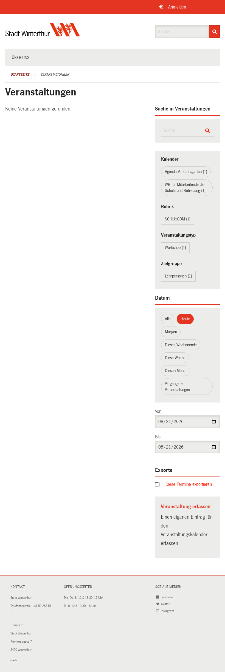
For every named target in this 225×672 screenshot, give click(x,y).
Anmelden (177, 7)
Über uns (20, 57)
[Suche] (214, 31)
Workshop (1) (175, 247)
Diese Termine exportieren (188, 484)
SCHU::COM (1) (177, 219)
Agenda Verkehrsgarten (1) (186, 171)
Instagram (168, 611)
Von (158, 411)
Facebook (167, 597)
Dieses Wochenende (181, 345)
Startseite (20, 74)
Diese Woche (175, 358)
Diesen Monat (176, 370)
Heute (185, 319)
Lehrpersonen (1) (178, 276)
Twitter (165, 604)
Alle (168, 319)
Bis (158, 437)
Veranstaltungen (55, 74)
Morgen (171, 332)
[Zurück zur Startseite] (42, 34)
